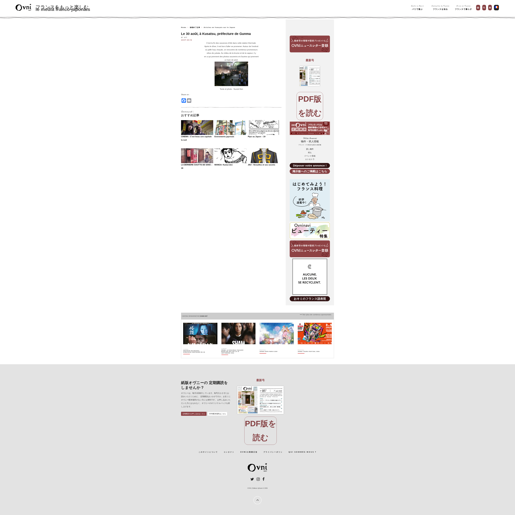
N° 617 (184, 38)
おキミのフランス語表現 (310, 298)
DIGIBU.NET (204, 316)
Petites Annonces (309, 141)
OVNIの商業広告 (249, 452)
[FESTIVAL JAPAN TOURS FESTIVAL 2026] (309, 356)
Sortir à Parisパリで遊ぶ (417, 7)
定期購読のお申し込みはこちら (194, 414)
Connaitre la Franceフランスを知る (440, 7)
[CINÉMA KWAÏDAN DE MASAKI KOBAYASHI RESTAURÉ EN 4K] (194, 356)
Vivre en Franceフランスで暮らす (463, 7)
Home (183, 27)
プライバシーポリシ (273, 452)
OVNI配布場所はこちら (217, 414)
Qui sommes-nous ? (302, 452)
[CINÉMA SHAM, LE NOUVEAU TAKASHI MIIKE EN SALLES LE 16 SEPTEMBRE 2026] (232, 356)
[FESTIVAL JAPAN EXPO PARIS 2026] (268, 356)
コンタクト (229, 452)
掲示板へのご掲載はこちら (310, 171)
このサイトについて (208, 452)
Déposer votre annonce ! (310, 165)
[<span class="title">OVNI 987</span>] (310, 76)
